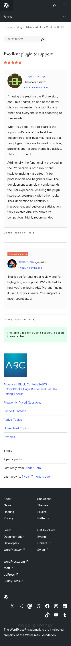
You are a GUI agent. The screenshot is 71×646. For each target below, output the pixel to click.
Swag (42, 549)
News (7, 505)
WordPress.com (16, 561)
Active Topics (13, 419)
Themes (42, 505)
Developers (11, 543)
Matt (9, 568)
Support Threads (15, 411)
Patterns (43, 518)
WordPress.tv (14, 549)
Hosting (9, 512)
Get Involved (46, 530)
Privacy (9, 518)
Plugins (42, 512)
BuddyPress (13, 581)
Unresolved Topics (16, 428)
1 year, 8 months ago (36, 87)
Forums (8, 16)
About (8, 499)
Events (42, 536)
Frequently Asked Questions (22, 402)
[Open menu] (65, 5)
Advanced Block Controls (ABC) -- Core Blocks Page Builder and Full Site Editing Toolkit (30, 389)
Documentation (14, 536)
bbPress (11, 574)
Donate (44, 543)
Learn (7, 530)
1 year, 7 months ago (30, 267)
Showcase (44, 499)
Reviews (9, 437)
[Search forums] (42, 39)
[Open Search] (54, 5)
